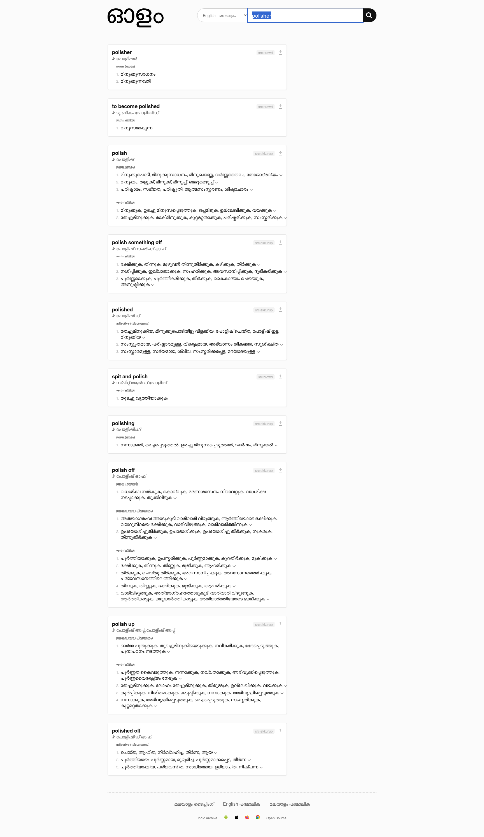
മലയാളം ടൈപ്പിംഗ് (193, 804)
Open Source (276, 818)
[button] (281, 175)
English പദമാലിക (242, 804)
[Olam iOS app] (236, 817)
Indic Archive (207, 818)
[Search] (369, 15)
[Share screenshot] (279, 53)
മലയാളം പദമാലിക (289, 804)
